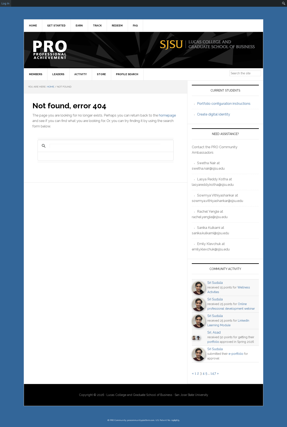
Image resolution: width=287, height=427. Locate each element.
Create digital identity (213, 114)
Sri (209, 332)
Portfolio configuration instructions (223, 104)
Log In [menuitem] (5, 3)
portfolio (213, 341)
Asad (217, 332)
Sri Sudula (215, 283)
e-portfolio (236, 353)
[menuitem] (283, 3)
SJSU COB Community (59, 49)
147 (213, 373)
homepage (167, 115)
